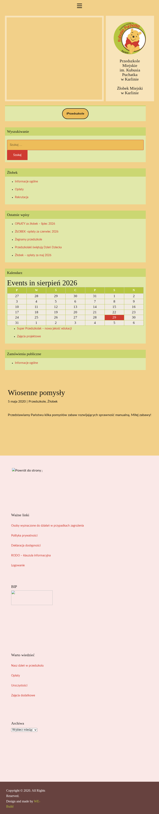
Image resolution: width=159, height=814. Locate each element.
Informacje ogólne (26, 181)
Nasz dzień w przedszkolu (27, 665)
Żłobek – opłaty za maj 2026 (33, 255)
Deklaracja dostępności (26, 545)
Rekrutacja (21, 197)
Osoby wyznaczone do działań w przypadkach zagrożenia (47, 525)
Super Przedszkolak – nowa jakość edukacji (44, 328)
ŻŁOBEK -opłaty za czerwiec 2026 (36, 231)
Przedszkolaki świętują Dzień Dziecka (38, 247)
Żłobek (52, 401)
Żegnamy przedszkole (28, 239)
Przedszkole (37, 401)
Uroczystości (19, 685)
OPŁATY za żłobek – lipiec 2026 (35, 223)
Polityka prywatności (24, 535)
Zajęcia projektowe (29, 336)
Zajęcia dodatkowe (23, 695)
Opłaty (19, 189)
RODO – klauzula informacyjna (31, 555)
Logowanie (18, 565)
